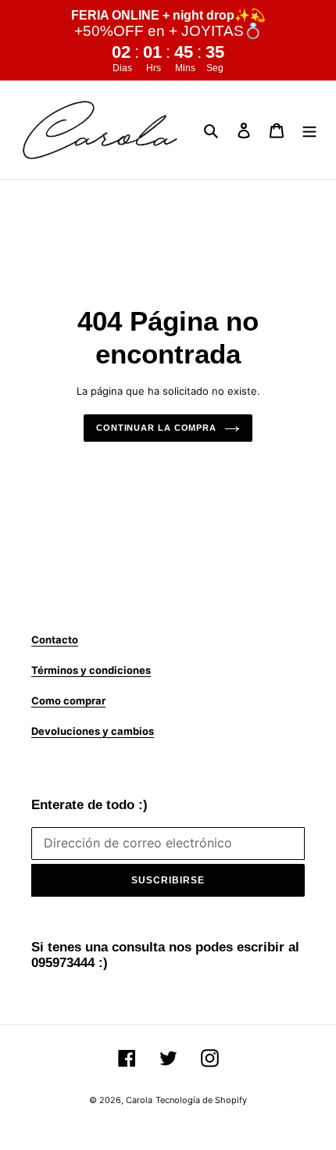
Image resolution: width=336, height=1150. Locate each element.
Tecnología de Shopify (201, 1099)
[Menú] (309, 129)
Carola (139, 1099)
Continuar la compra (156, 427)
